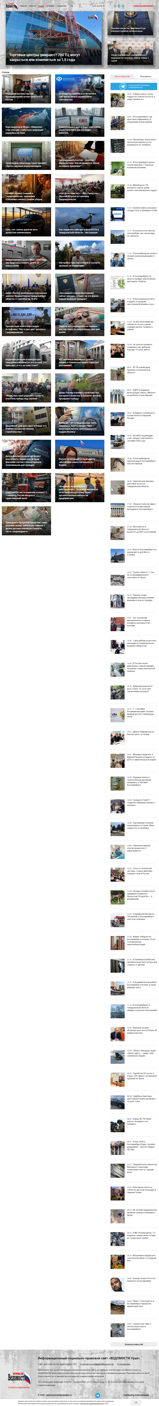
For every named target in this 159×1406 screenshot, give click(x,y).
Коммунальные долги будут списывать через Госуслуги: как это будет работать (79, 129)
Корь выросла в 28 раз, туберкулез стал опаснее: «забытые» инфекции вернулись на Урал (24, 129)
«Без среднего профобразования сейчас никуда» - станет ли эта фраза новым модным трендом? (79, 295)
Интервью (50, 6)
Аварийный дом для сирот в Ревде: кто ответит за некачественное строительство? (26, 428)
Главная (23, 6)
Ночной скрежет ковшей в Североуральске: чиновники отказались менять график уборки (24, 196)
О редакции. (124, 1364)
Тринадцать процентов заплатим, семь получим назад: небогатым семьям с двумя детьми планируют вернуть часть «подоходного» (26, 527)
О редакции (61, 6)
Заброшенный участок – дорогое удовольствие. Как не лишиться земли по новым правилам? (79, 162)
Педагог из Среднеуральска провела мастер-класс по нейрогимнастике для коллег (79, 329)
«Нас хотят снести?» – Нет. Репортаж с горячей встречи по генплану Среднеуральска (79, 196)
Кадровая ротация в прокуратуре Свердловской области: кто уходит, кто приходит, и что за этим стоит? (26, 362)
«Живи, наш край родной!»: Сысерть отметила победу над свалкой (24, 397)
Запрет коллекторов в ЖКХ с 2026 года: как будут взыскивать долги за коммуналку (26, 262)
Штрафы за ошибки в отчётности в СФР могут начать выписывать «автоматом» (77, 96)
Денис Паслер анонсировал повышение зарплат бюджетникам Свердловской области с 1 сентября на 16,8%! (26, 295)
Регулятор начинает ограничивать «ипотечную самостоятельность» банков (77, 461)
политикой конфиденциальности (92, 1404)
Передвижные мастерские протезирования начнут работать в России (24, 96)
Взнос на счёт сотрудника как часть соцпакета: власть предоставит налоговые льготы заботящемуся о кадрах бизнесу (78, 427)
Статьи (41, 6)
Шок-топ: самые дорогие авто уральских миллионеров (22, 231)
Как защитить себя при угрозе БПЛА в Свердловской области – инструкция (79, 231)
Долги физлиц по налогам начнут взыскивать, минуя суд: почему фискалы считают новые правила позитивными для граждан (23, 460)
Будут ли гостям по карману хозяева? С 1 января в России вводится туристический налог (26, 495)
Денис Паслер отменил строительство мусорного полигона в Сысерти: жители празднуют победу (79, 395)
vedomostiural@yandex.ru (59, 1394)
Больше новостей (134, 1344)
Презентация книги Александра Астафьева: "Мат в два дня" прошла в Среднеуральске (25, 329)
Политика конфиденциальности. (97, 1364)
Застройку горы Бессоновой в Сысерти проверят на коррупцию (79, 264)
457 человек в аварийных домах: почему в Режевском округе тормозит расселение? (79, 362)
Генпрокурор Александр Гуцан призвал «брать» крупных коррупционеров (26, 164)
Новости (32, 6)
